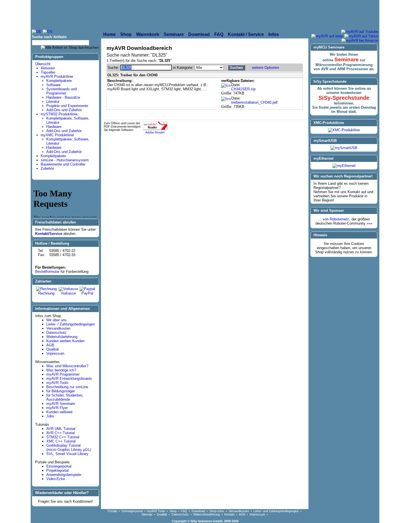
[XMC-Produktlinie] (344, 130)
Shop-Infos (216, 511)
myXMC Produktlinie (57, 135)
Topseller (48, 72)
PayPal (87, 293)
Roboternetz (339, 219)
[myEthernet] (344, 166)
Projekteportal (57, 470)
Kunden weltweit (59, 412)
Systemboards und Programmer (61, 91)
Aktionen (48, 68)
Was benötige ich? (61, 370)
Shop (173, 511)
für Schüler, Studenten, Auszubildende (64, 397)
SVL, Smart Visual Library (67, 454)
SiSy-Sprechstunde (344, 98)
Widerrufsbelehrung (61, 337)
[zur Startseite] (92, 14)
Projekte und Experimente (67, 106)
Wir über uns (56, 320)
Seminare (346, 59)
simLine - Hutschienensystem (65, 160)
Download (198, 511)
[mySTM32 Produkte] (339, 14)
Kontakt (229, 514)
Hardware (53, 127)
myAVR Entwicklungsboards (69, 378)
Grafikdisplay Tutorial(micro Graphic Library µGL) (68, 447)
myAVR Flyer (57, 408)
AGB (50, 345)
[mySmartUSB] (344, 148)
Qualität (52, 349)
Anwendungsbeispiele (63, 475)
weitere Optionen (265, 67)
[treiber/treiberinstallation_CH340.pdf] (226, 99)
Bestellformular (47, 271)
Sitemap (146, 514)
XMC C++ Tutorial (61, 441)
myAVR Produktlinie (57, 76)
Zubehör (47, 168)
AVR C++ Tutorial (60, 433)
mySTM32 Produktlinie (59, 114)
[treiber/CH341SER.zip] (226, 85)
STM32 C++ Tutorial (62, 437)
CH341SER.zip (243, 89)
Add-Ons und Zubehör (64, 110)
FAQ (184, 511)
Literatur (52, 101)
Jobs (50, 416)
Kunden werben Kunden (65, 341)
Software (53, 85)
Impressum (55, 353)
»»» (369, 223)
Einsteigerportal (58, 466)
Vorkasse (68, 293)
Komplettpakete (59, 81)
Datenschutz (56, 332)
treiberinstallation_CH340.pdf (254, 102)
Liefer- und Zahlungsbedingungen (276, 511)
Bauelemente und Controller (63, 164)
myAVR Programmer (62, 374)
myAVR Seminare (60, 404)
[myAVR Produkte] (191, 14)
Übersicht (42, 64)
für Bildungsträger (60, 391)
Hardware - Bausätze (63, 97)
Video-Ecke (55, 479)
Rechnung (46, 293)
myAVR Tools (57, 383)
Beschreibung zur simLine (67, 387)
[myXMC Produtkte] (262, 14)
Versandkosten (58, 328)
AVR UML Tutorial (60, 429)
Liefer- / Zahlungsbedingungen (70, 324)
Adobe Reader (155, 132)
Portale (112, 511)
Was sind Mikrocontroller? (67, 366)
